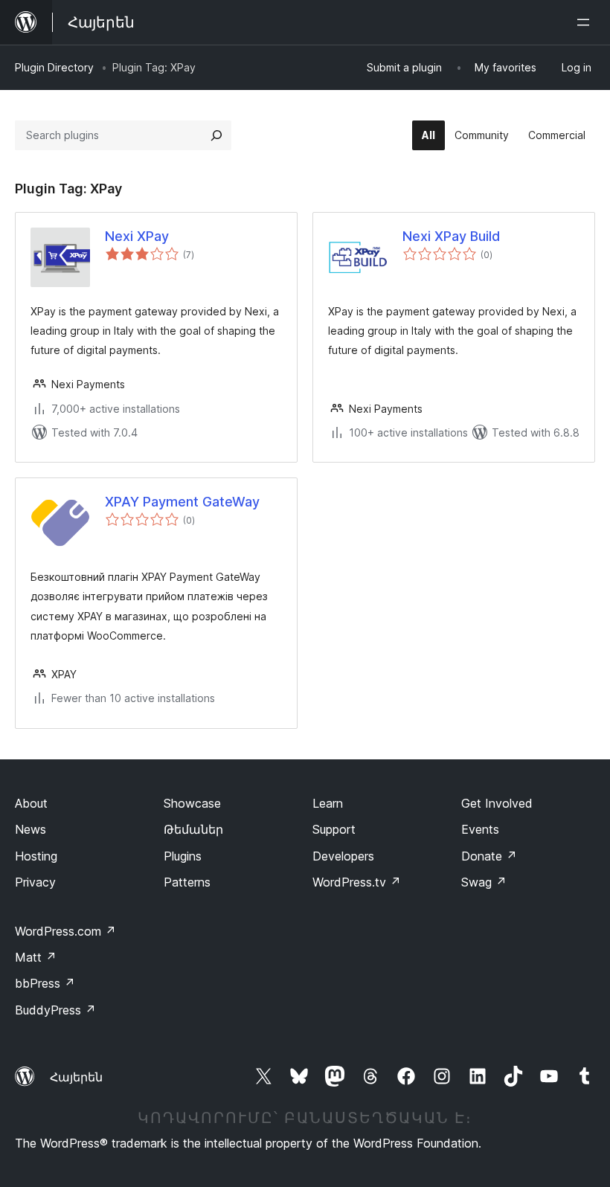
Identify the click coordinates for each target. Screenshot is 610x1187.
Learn (327, 803)
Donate (489, 856)
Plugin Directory (54, 67)
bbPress (45, 983)
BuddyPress (55, 1010)
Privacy (35, 882)
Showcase (192, 803)
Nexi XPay (137, 236)
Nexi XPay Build (451, 236)
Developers (343, 856)
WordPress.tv (356, 882)
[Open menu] (586, 22)
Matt (36, 957)
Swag (484, 882)
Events (480, 829)
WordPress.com (65, 931)
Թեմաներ (193, 829)
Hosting (36, 856)
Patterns (187, 882)
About (31, 803)
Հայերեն (76, 1076)
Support (334, 829)
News (30, 829)
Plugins (183, 856)
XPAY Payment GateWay (182, 501)
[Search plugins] (216, 135)
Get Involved (497, 803)
